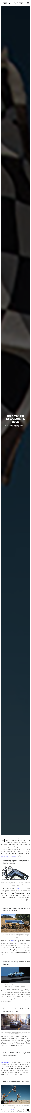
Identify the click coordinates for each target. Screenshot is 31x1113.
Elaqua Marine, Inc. (6, 1062)
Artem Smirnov (20, 888)
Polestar (3, 989)
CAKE (12, 1110)
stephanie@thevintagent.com (8, 856)
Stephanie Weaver (15, 426)
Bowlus (12, 940)
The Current (20, 425)
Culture (16, 425)
